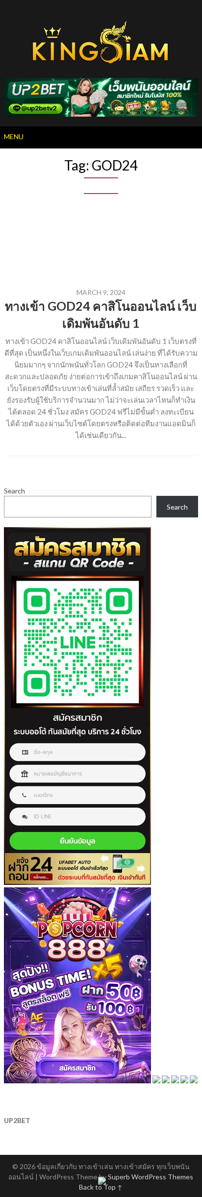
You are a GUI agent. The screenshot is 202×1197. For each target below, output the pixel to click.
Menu (14, 136)
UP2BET (17, 1120)
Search (14, 491)
